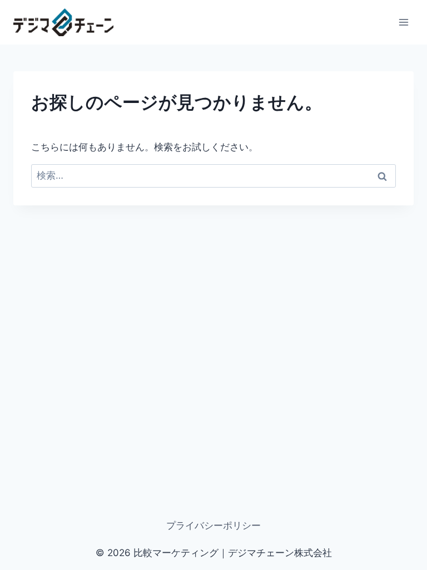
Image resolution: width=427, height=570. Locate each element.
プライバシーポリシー (213, 525)
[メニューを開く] (403, 22)
